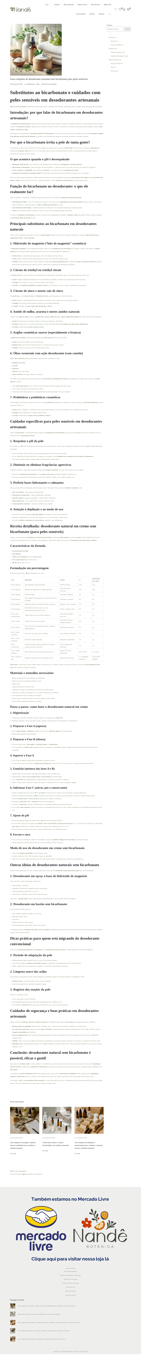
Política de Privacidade (70, 1279)
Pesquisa (109, 25)
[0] (120, 9)
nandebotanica (31, 84)
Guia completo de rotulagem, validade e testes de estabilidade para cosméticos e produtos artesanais (23, 1145)
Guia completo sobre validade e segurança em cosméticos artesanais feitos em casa (41, 1339)
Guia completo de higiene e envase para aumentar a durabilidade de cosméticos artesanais (43, 1331)
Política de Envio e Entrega (70, 1283)
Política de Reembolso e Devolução (70, 1275)
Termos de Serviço (70, 1291)
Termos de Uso (70, 1287)
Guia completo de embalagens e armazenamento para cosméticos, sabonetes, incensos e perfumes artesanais (89, 1145)
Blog (38, 84)
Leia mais (13, 1153)
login (23, 1174)
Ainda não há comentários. (49, 84)
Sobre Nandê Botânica (70, 1271)
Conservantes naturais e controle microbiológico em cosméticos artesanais (38, 1314)
